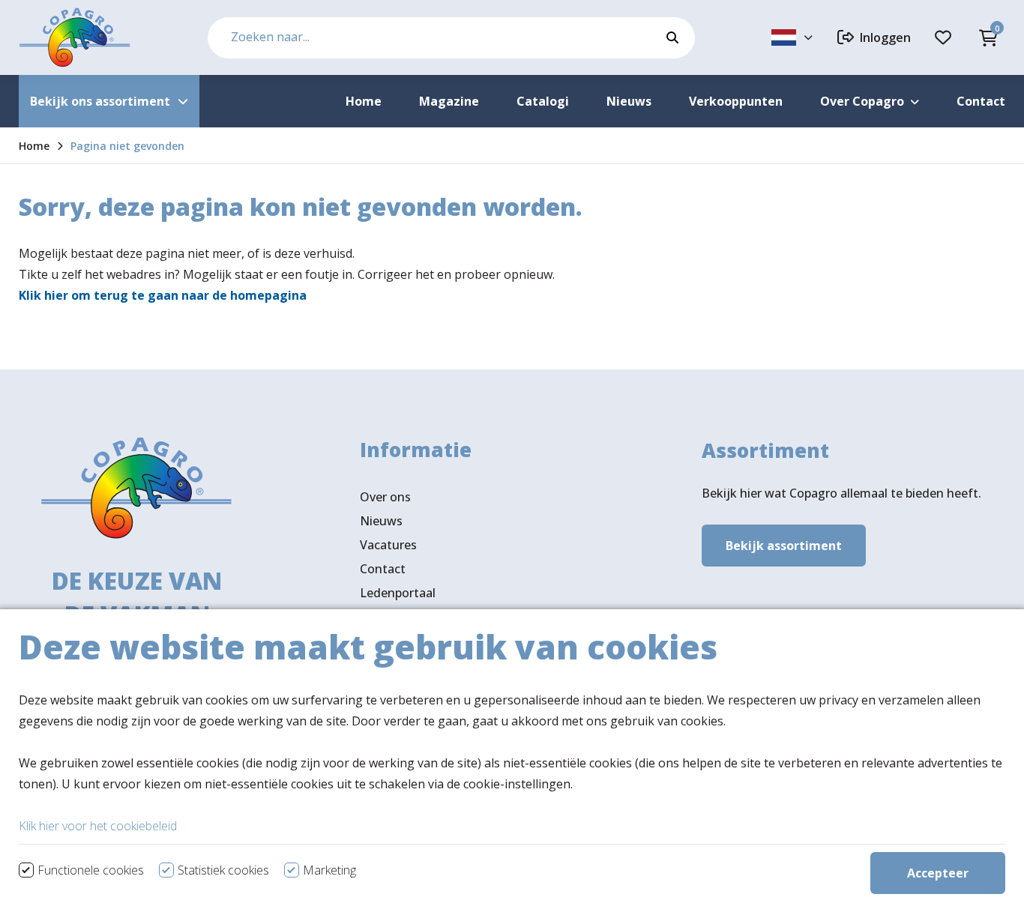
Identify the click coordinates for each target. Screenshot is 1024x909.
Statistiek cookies (223, 870)
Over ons (385, 497)
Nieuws (381, 521)
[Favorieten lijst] (945, 37)
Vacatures (388, 545)
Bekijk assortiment (784, 545)
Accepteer (938, 873)
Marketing (329, 870)
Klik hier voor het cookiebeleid (98, 826)
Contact (383, 569)
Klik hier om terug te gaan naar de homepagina (163, 295)
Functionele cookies (90, 870)
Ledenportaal (398, 593)
